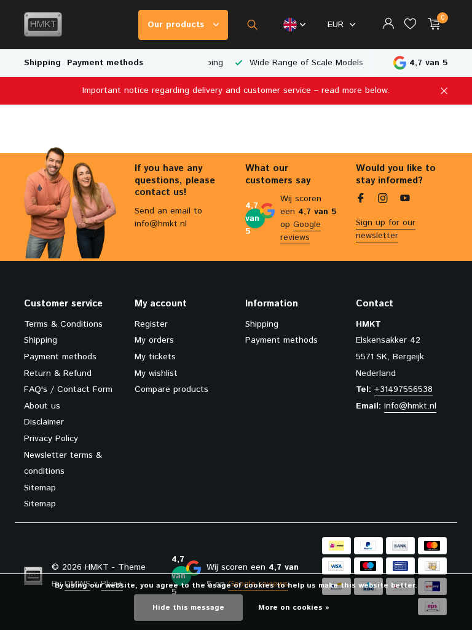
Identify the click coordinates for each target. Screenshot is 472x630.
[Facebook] (361, 200)
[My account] (388, 25)
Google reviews (300, 231)
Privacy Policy (51, 439)
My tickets (155, 357)
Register (151, 324)
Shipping (42, 63)
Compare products (171, 389)
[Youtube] (405, 200)
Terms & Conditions (63, 324)
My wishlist (156, 373)
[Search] (252, 24)
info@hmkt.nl (410, 406)
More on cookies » (293, 607)
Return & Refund (58, 373)
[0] (431, 25)
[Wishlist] (410, 25)
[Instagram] (383, 200)
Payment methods (105, 63)
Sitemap (40, 488)
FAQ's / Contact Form (68, 389)
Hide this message (188, 607)
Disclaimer (44, 422)
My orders (154, 340)
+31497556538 (403, 389)
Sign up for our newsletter (385, 229)
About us (42, 406)
